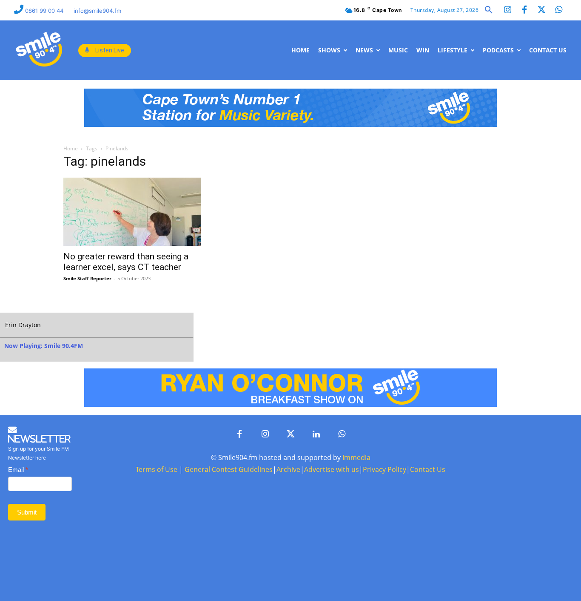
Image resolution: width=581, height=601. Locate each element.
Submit (27, 512)
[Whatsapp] (558, 10)
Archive (288, 469)
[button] (488, 10)
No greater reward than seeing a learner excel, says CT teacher (125, 261)
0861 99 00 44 (45, 10)
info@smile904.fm (97, 10)
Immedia (356, 457)
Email (18, 469)
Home (70, 148)
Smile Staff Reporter (87, 278)
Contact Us (427, 469)
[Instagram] (507, 10)
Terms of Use (156, 469)
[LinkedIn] (316, 434)
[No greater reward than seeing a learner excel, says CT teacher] (132, 212)
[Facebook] (524, 10)
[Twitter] (541, 10)
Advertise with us (331, 469)
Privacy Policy (384, 469)
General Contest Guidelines (229, 469)
